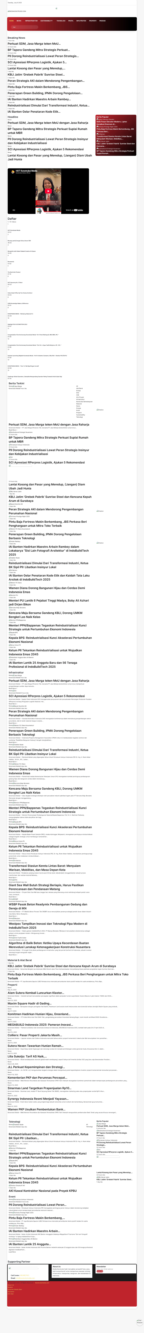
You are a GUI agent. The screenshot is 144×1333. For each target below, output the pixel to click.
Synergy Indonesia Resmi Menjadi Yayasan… (38, 1098)
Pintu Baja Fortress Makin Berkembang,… (37, 1218)
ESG (77, 393)
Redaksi (10, 1287)
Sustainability (46, 21)
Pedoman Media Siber (15, 1289)
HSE (77, 395)
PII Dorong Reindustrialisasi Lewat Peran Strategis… (43, 56)
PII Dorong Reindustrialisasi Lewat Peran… (38, 1204)
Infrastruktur (31, 21)
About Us (11, 1285)
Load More (12, 1252)
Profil (70, 21)
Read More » (13, 430)
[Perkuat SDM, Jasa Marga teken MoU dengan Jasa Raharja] (101, 1123)
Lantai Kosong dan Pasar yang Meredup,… (36, 68)
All (77, 386)
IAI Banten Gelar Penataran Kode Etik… (34, 111)
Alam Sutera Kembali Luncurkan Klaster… (36, 993)
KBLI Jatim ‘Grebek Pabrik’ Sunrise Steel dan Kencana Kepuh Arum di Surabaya (62, 966)
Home (11, 21)
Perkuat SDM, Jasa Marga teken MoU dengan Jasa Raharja (48, 123)
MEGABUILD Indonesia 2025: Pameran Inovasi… (40, 1024)
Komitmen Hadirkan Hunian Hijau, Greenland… (39, 1014)
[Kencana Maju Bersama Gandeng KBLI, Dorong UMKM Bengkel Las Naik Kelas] (17, 607)
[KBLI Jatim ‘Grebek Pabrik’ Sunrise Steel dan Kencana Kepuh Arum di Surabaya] (103, 141)
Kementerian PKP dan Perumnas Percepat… (37, 1077)
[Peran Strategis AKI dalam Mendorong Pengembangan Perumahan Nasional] (16, 504)
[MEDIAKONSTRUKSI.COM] (17, 11)
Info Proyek (81, 21)
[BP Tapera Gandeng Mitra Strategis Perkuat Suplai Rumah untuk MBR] (108, 148)
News (19, 21)
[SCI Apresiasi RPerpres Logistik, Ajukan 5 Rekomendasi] (11, 457)
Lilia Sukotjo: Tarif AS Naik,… (27, 1056)
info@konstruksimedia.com (25, 1278)
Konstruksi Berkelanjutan (84, 401)
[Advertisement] (116, 1201)
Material (79, 404)
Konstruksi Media (14, 388)
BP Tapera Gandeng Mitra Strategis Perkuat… (39, 50)
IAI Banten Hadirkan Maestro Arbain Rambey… (39, 99)
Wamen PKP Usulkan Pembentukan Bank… (36, 1109)
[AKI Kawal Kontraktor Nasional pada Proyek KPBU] (17, 1185)
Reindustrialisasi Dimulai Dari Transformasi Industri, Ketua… (49, 105)
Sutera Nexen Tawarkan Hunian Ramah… (36, 1046)
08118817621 (24, 1275)
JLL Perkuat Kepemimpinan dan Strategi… (36, 1067)
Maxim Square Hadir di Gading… (30, 1003)
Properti (92, 21)
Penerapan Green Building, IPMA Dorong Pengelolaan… (45, 93)
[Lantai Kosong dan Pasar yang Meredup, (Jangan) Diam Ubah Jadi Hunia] (20, 472)
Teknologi (61, 21)
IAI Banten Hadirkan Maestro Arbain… (34, 1231)
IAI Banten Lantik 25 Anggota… (30, 1244)
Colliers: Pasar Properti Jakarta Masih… (35, 1035)
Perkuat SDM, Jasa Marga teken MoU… (34, 43)
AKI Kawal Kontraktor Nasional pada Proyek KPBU (43, 1191)
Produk (102, 21)
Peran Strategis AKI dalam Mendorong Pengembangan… (46, 80)
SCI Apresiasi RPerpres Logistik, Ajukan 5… (37, 62)
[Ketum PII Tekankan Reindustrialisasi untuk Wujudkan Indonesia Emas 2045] (15, 645)
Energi (78, 390)
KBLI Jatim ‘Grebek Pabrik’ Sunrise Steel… (36, 74)
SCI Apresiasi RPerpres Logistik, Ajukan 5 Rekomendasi (46, 149)
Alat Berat (79, 388)
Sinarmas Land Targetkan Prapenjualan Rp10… (39, 1088)
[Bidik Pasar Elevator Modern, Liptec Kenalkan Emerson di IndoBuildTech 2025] (105, 119)
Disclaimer (11, 1291)
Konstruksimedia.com (42, 1283)
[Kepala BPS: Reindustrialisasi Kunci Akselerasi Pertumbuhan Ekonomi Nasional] (13, 632)
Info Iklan (11, 1294)
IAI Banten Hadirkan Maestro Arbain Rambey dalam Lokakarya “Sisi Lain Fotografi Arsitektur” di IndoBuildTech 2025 (49, 550)
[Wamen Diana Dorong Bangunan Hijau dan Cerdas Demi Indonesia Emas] (15, 582)
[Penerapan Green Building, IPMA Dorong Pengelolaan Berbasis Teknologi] (19, 529)
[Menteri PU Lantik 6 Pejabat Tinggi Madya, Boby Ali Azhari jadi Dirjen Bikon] (13, 595)
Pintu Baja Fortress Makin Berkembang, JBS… (39, 87)
